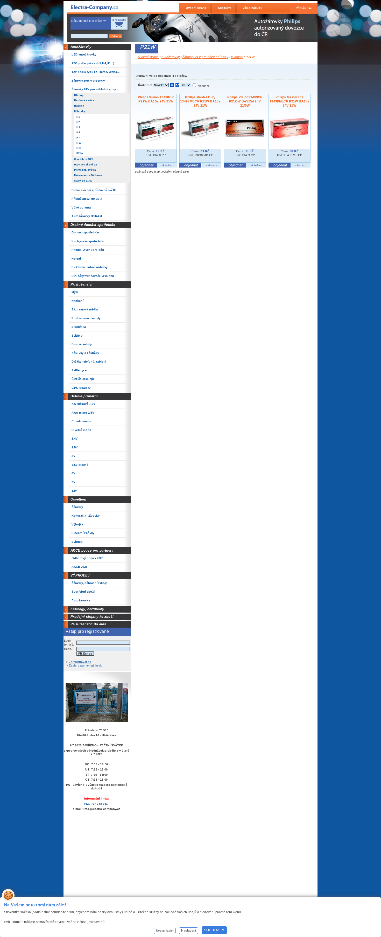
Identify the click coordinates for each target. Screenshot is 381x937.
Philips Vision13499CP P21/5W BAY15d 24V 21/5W (244, 101)
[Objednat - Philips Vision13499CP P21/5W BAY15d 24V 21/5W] (235, 166)
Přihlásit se (304, 8)
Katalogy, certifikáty (87, 609)
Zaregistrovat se (80, 661)
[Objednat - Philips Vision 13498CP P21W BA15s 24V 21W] (146, 166)
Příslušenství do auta (88, 624)
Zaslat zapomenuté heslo (86, 665)
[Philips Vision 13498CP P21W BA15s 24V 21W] (155, 139)
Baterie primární (84, 396)
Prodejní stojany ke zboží (92, 617)
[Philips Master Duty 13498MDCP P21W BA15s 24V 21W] (200, 142)
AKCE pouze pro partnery (92, 550)
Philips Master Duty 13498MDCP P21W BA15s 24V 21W (200, 101)
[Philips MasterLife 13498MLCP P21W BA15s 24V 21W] (289, 137)
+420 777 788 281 (96, 803)
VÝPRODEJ (80, 575)
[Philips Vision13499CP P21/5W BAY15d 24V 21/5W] (244, 135)
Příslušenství (81, 284)
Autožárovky (80, 47)
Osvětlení (78, 499)
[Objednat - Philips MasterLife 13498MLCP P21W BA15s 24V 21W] (280, 166)
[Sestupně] (177, 85)
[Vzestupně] (172, 85)
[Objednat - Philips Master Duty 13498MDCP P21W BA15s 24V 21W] (190, 166)
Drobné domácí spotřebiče (92, 225)
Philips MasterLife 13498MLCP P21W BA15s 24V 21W (289, 101)
